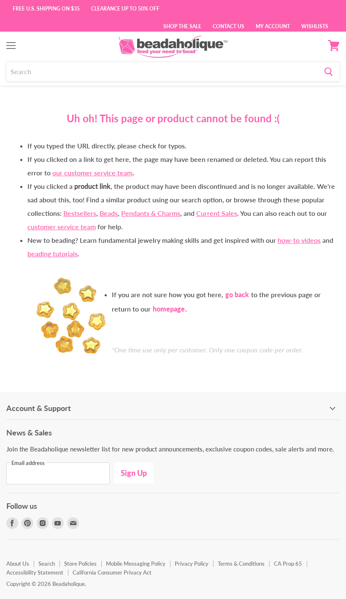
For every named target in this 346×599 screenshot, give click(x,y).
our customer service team (92, 173)
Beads (109, 213)
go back (237, 294)
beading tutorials (52, 254)
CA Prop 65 (288, 563)
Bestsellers (79, 213)
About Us (17, 563)
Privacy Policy (191, 563)
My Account (273, 25)
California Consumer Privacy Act (112, 572)
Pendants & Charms (150, 213)
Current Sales (216, 213)
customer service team (61, 227)
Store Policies (80, 563)
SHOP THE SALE (182, 25)
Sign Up (134, 473)
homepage (169, 309)
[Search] (328, 71)
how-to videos (299, 240)
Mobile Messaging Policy (135, 563)
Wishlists (314, 25)
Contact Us (228, 25)
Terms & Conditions (241, 563)
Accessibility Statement (34, 572)
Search (46, 563)
